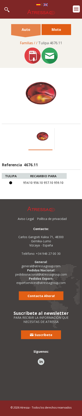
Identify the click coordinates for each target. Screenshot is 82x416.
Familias (26, 43)
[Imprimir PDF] (32, 56)
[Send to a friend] (50, 56)
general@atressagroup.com (41, 266)
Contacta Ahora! (41, 296)
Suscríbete (43, 335)
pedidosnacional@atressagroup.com (41, 274)
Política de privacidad (52, 219)
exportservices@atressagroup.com (41, 283)
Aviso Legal (26, 219)
